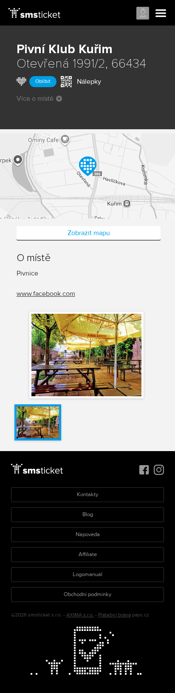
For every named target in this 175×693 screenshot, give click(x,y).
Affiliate (88, 554)
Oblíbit (43, 81)
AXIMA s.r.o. (80, 615)
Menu (161, 13)
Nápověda (88, 534)
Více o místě (35, 98)
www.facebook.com (46, 294)
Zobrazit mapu (89, 233)
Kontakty (87, 494)
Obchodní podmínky (87, 594)
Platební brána (114, 615)
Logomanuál (87, 574)
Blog (87, 514)
